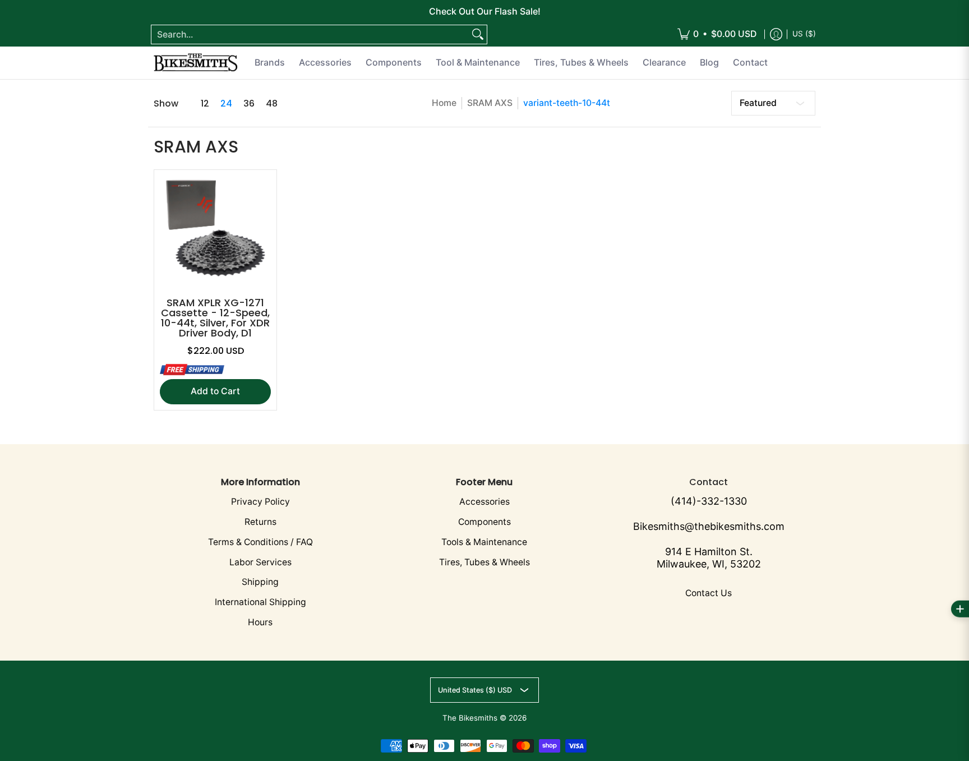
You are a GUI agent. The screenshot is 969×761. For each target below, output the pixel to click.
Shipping (260, 581)
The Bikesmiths (469, 717)
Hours (260, 622)
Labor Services (260, 562)
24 (226, 104)
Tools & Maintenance (484, 542)
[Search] (478, 34)
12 (205, 104)
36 (249, 104)
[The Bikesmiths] (196, 63)
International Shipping (260, 602)
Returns (260, 521)
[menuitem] (717, 34)
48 (272, 104)
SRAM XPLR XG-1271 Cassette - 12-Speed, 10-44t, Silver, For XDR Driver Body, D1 (215, 318)
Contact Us (708, 593)
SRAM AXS (490, 103)
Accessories (484, 501)
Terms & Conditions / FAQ (260, 542)
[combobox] (310, 34)
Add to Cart (215, 391)
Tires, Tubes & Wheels (484, 562)
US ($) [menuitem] (804, 33)
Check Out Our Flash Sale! (485, 11)
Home (444, 103)
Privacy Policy (260, 501)
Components (484, 521)
